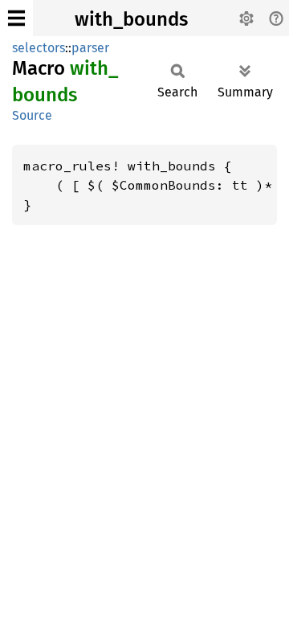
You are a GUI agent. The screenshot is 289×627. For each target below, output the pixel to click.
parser (90, 47)
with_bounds (131, 19)
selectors (38, 47)
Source (32, 115)
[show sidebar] (16, 18)
